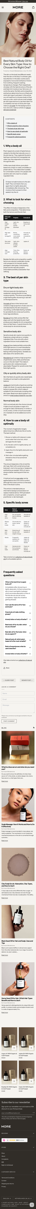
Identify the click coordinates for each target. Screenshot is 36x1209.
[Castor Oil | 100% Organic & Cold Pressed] (27, 1072)
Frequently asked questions (16, 137)
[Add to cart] (14, 1047)
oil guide (12, 106)
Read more (5, 781)
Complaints (5, 1159)
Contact (4, 1180)
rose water (19, 478)
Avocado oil (7, 303)
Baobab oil (6, 318)
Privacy (4, 1186)
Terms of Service (17, 1118)
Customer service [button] (8, 1172)
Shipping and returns (8, 1183)
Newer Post (27, 680)
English (6, 1198)
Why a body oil (12, 123)
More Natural (8, 1202)
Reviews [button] (5, 1133)
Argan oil (6, 345)
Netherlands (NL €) (22, 1198)
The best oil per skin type (15, 128)
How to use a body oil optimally (17, 131)
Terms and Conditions (8, 1177)
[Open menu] (4, 7)
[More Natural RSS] (33, 727)
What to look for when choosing (18, 126)
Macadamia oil (8, 358)
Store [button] (4, 1147)
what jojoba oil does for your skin (21, 395)
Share (7, 668)
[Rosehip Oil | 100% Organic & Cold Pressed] (9, 1072)
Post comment (9, 721)
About (3, 1156)
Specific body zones (14, 134)
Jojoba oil (6, 385)
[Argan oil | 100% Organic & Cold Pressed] (9, 1039)
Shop (3, 1153)
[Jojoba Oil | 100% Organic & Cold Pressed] (27, 1039)
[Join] (32, 1112)
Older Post (8, 680)
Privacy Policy (6, 1118)
